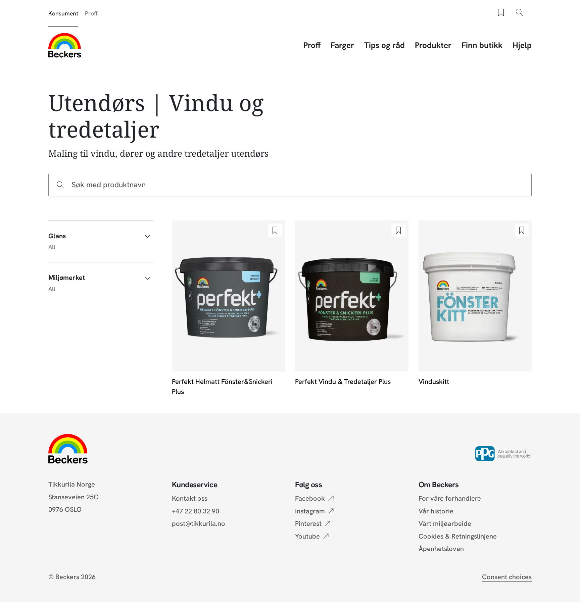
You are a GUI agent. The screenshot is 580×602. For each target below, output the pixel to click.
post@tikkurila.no (198, 523)
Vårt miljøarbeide (445, 523)
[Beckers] (64, 45)
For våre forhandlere (450, 498)
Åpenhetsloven (441, 548)
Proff (91, 13)
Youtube (307, 536)
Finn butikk (482, 45)
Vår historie (436, 511)
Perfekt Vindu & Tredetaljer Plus (343, 381)
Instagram (310, 511)
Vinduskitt (434, 381)
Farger (342, 45)
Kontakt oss (189, 498)
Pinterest (308, 523)
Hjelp (522, 45)
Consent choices (507, 576)
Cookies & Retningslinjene (458, 536)
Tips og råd (384, 45)
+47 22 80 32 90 (195, 511)
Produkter (433, 45)
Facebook (310, 498)
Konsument (63, 13)
